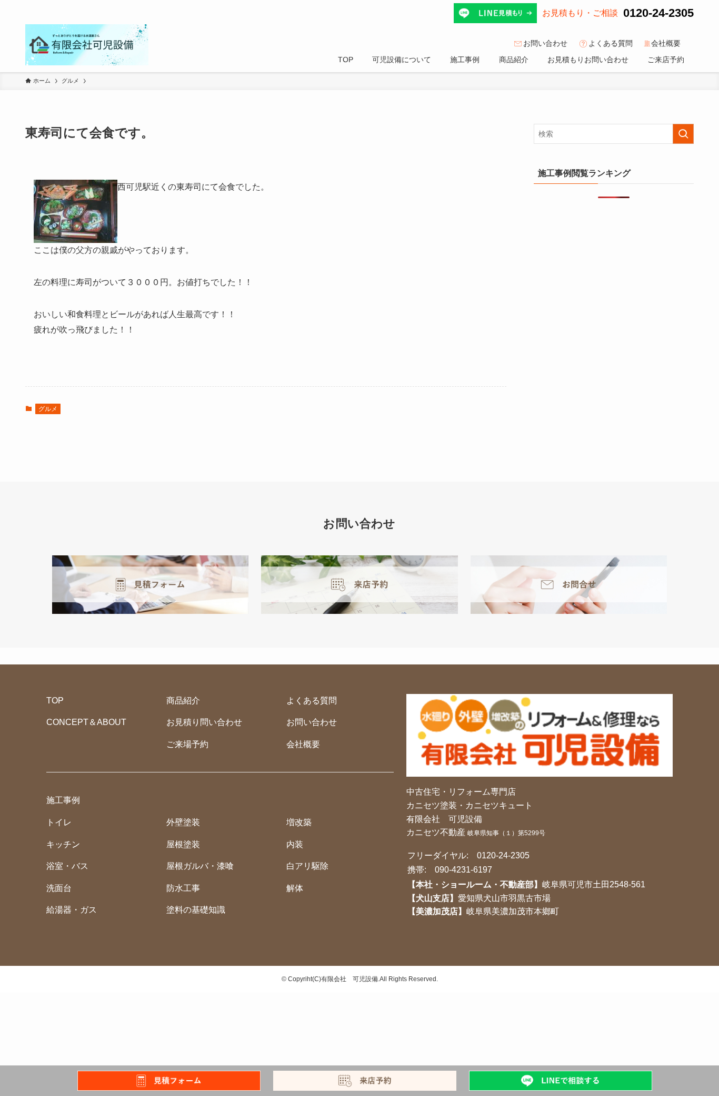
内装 (294, 844)
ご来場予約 (187, 744)
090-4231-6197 (463, 869)
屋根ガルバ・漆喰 (200, 866)
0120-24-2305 (658, 12)
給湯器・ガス (71, 909)
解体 (294, 888)
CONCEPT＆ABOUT (86, 722)
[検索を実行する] (683, 134)
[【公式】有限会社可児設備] (86, 44)
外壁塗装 (183, 822)
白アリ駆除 (307, 866)
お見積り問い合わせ (204, 722)
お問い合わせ (545, 43)
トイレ (59, 822)
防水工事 (183, 888)
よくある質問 (610, 43)
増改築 (299, 822)
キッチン (63, 844)
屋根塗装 (183, 844)
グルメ (47, 409)
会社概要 (666, 43)
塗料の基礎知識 (195, 909)
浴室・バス (67, 866)
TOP (55, 700)
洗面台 (59, 888)
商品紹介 (183, 700)
